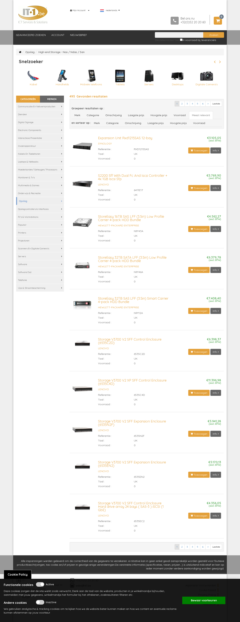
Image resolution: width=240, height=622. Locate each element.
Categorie (93, 115)
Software (22, 264)
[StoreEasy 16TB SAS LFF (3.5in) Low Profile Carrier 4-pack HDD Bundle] (82, 224)
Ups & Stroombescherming (31, 287)
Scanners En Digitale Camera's (33, 248)
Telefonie (22, 280)
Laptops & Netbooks (28, 161)
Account (57, 35)
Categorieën (28, 99)
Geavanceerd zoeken (31, 35)
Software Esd (24, 272)
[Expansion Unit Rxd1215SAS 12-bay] (82, 148)
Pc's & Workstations (28, 216)
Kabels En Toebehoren (29, 153)
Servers (22, 256)
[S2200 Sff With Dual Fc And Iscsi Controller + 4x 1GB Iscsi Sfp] (82, 185)
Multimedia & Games (28, 185)
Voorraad (180, 115)
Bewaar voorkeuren (204, 600)
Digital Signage (25, 122)
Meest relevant (201, 115)
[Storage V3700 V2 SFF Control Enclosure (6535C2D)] (82, 345)
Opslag (29, 52)
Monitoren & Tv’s (26, 177)
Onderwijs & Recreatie (29, 193)
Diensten (22, 114)
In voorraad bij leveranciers (199, 40)
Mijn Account (79, 10)
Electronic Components (29, 130)
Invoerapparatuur (27, 145)
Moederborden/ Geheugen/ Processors (37, 169)
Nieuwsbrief (78, 35)
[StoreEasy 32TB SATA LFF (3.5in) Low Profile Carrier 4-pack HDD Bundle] (82, 267)
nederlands (111, 10)
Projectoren (23, 240)
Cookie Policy (18, 574)
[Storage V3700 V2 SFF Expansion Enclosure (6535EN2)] (82, 468)
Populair (22, 224)
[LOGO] (33, 14)
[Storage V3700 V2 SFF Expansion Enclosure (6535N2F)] (82, 431)
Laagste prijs (136, 115)
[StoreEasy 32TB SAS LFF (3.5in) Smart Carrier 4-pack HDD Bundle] (82, 306)
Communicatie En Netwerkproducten (36, 106)
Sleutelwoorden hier (167, 40)
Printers (22, 232)
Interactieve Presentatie (30, 138)
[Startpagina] (20, 52)
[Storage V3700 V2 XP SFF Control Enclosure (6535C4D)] (82, 390)
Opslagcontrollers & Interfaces (33, 209)
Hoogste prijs (159, 115)
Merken (51, 99)
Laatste (216, 103)
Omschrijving (113, 115)
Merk (77, 115)
